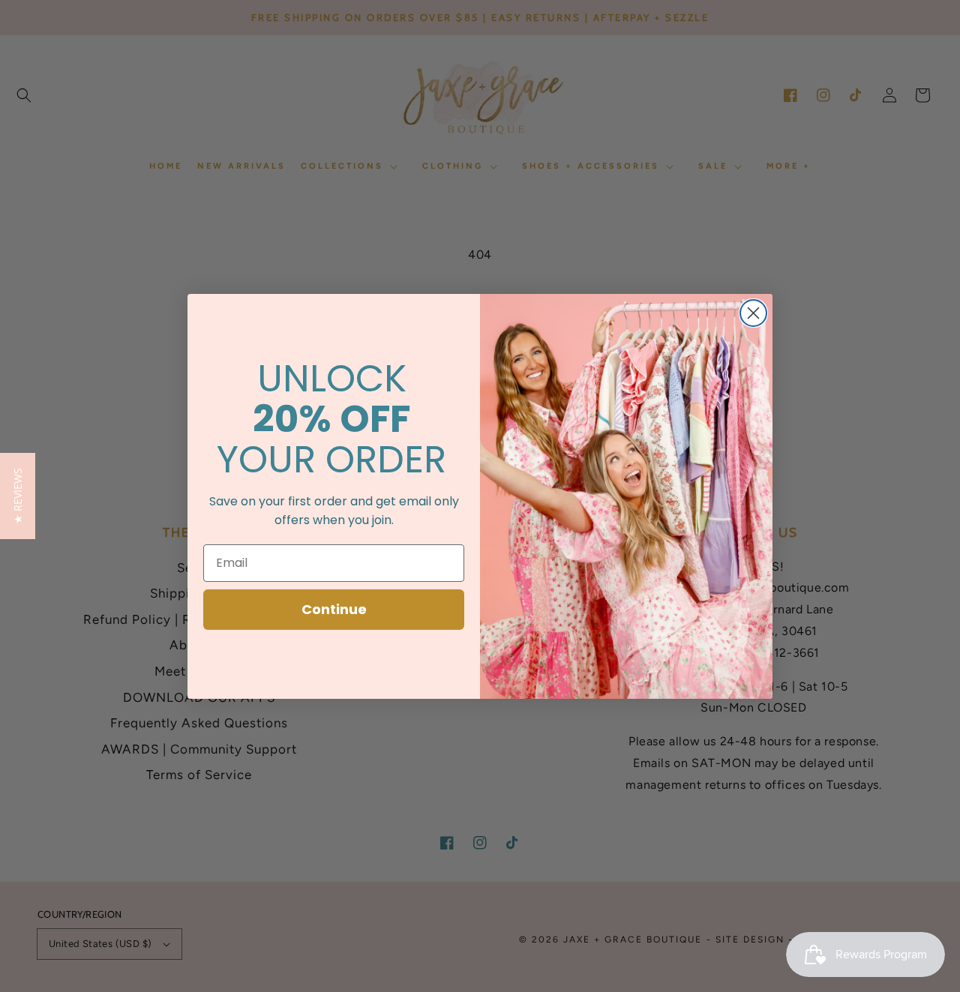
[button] (17, 496)
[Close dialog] (753, 313)
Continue (334, 609)
